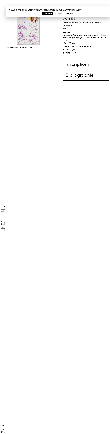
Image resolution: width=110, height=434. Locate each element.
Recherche (3, 205)
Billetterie (3, 217)
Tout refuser (58, 13)
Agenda (3, 211)
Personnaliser (69, 13)
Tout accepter (47, 13)
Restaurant (3, 223)
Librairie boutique (3, 229)
